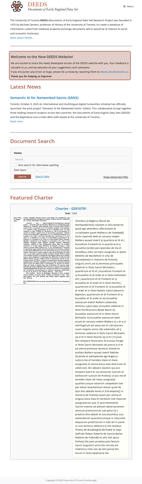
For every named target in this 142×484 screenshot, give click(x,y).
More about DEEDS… (22, 37)
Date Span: (20, 170)
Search (22, 176)
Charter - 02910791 (71, 208)
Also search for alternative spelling (38, 165)
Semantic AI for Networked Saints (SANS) (44, 97)
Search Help (42, 176)
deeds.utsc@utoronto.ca (114, 71)
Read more (16, 121)
